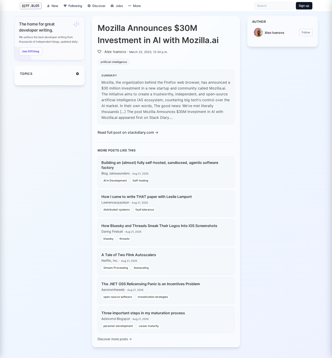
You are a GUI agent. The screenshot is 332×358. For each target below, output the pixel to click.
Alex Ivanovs (115, 51)
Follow (306, 32)
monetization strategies (153, 296)
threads (124, 238)
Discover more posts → (115, 339)
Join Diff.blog (30, 51)
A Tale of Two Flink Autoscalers (128, 254)
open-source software (117, 296)
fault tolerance (145, 209)
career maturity (149, 326)
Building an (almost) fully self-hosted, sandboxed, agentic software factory (159, 165)
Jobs (119, 6)
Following (75, 6)
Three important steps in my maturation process (143, 313)
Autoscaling (141, 267)
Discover (98, 6)
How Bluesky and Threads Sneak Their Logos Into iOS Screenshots (159, 225)
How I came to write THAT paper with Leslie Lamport (146, 196)
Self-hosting (140, 180)
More (137, 6)
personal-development (118, 326)
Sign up (304, 5)
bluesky (108, 238)
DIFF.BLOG (30, 5)
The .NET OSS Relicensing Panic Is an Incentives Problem (150, 284)
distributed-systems (116, 209)
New (54, 6)
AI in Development (115, 180)
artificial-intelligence (114, 62)
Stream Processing (115, 267)
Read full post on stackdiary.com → (128, 132)
